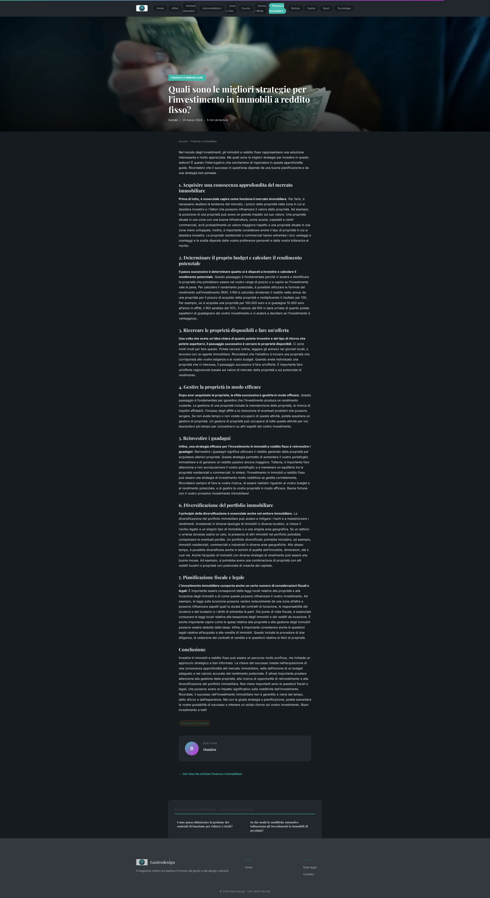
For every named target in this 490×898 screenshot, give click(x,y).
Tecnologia (344, 8)
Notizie (295, 8)
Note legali (310, 867)
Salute (311, 8)
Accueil (183, 141)
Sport (326, 8)
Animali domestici (189, 8)
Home (160, 8)
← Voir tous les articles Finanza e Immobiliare (210, 774)
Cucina (246, 8)
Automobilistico (212, 8)
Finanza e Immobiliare (276, 8)
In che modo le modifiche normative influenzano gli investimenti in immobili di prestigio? (279, 826)
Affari (175, 8)
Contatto (308, 874)
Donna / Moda (260, 8)
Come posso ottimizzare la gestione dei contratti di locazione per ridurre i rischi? (205, 824)
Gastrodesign (162, 862)
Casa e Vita (230, 8)
